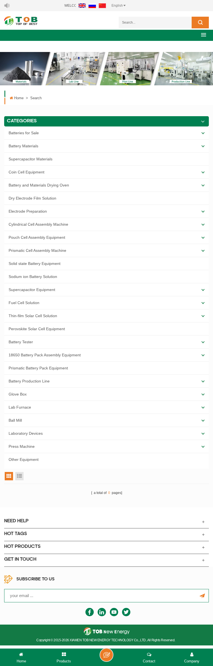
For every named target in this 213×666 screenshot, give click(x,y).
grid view (9, 476)
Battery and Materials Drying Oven (39, 185)
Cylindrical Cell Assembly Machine (38, 224)
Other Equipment (24, 459)
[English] (82, 5)
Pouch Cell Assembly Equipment (37, 237)
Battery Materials (23, 146)
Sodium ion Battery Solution (33, 276)
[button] (203, 34)
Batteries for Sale (24, 133)
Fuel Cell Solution (24, 302)
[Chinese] (102, 5)
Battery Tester (21, 342)
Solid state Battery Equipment (34, 263)
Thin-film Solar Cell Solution (33, 316)
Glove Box (18, 394)
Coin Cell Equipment (26, 172)
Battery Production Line (29, 381)
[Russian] (92, 5)
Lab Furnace (20, 407)
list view (19, 476)
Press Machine (22, 446)
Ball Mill (15, 420)
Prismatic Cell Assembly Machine (37, 250)
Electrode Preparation (28, 211)
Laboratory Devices (26, 433)
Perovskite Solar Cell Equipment (37, 329)
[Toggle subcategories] (203, 132)
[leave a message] (106, 655)
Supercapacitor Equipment (32, 289)
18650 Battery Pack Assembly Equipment (45, 355)
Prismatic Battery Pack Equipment (38, 368)
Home (19, 98)
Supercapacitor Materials (30, 159)
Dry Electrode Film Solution (32, 198)
